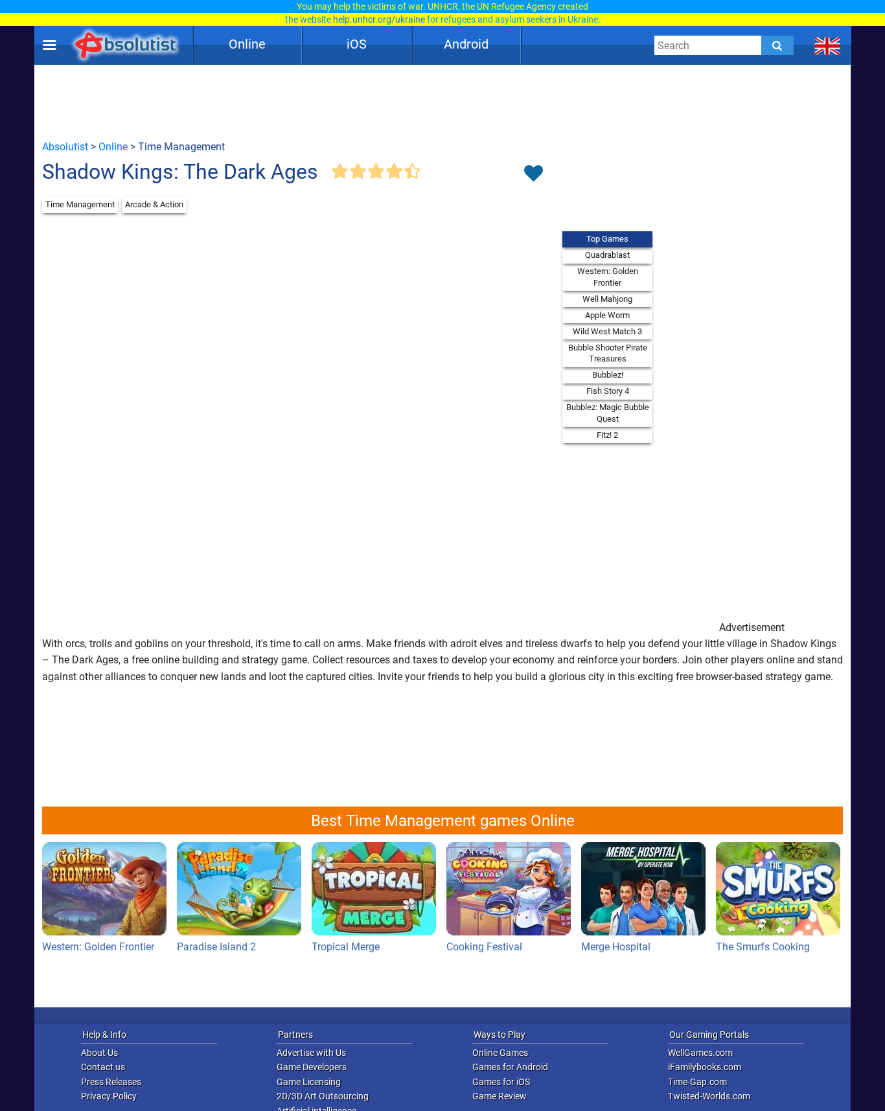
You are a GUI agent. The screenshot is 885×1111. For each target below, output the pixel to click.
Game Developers (312, 1067)
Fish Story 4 (607, 391)
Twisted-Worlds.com (709, 1096)
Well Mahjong (607, 299)
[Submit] (777, 45)
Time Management (80, 204)
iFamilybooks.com (704, 1067)
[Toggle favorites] (533, 174)
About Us (99, 1053)
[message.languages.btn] (827, 45)
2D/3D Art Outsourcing (323, 1096)
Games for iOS (501, 1082)
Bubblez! (607, 375)
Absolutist (65, 147)
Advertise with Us (311, 1053)
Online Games (500, 1053)
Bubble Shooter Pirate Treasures (607, 353)
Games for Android (510, 1067)
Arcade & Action (154, 204)
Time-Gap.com (697, 1082)
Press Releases (111, 1082)
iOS (357, 44)
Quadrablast (607, 255)
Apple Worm (607, 315)
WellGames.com (700, 1053)
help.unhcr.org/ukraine (379, 19)
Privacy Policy (109, 1096)
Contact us (103, 1067)
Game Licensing (309, 1082)
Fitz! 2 (607, 435)
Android (466, 44)
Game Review (499, 1096)
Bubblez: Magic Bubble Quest (607, 413)
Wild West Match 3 (607, 331)
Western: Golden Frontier (607, 277)
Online (247, 44)
